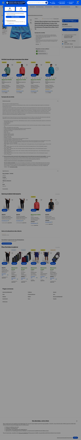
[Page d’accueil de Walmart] (3, 2)
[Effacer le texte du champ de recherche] (43, 2)
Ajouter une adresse (15, 16)
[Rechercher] (46, 3)
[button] (61, 2)
